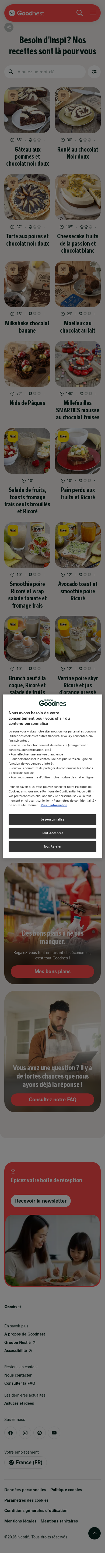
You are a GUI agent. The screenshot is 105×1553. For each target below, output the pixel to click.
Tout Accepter (52, 833)
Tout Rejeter (53, 846)
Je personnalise (53, 819)
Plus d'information (54, 805)
